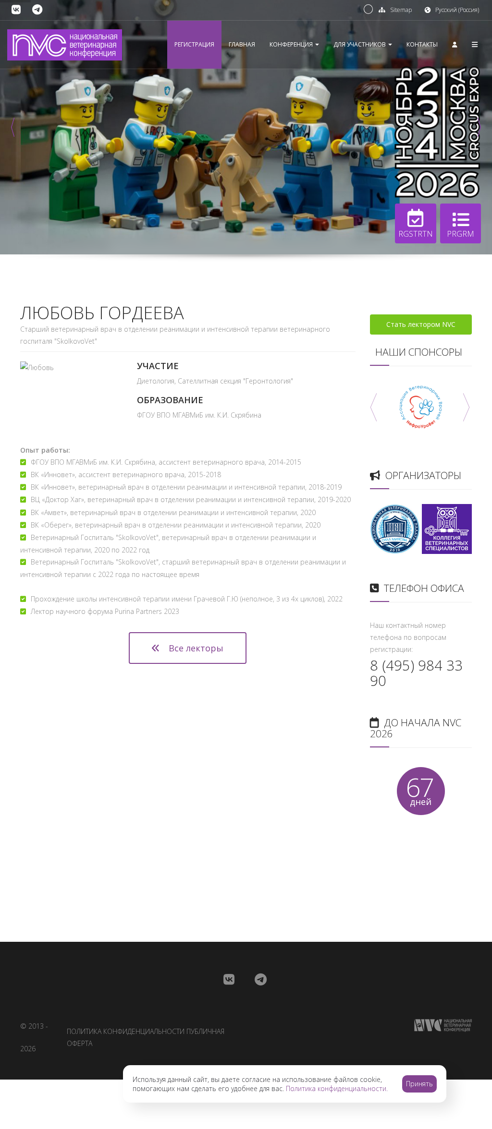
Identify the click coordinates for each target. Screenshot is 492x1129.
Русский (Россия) (457, 10)
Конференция (292, 44)
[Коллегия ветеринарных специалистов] (447, 527)
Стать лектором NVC (420, 324)
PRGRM (460, 233)
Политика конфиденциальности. (337, 1088)
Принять (419, 1083)
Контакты (422, 44)
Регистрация (194, 44)
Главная (242, 44)
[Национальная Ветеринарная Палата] (395, 527)
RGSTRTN (415, 233)
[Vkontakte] (16, 9)
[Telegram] (37, 9)
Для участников (360, 44)
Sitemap (401, 10)
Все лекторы (194, 648)
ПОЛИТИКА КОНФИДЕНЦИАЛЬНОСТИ (125, 1031)
